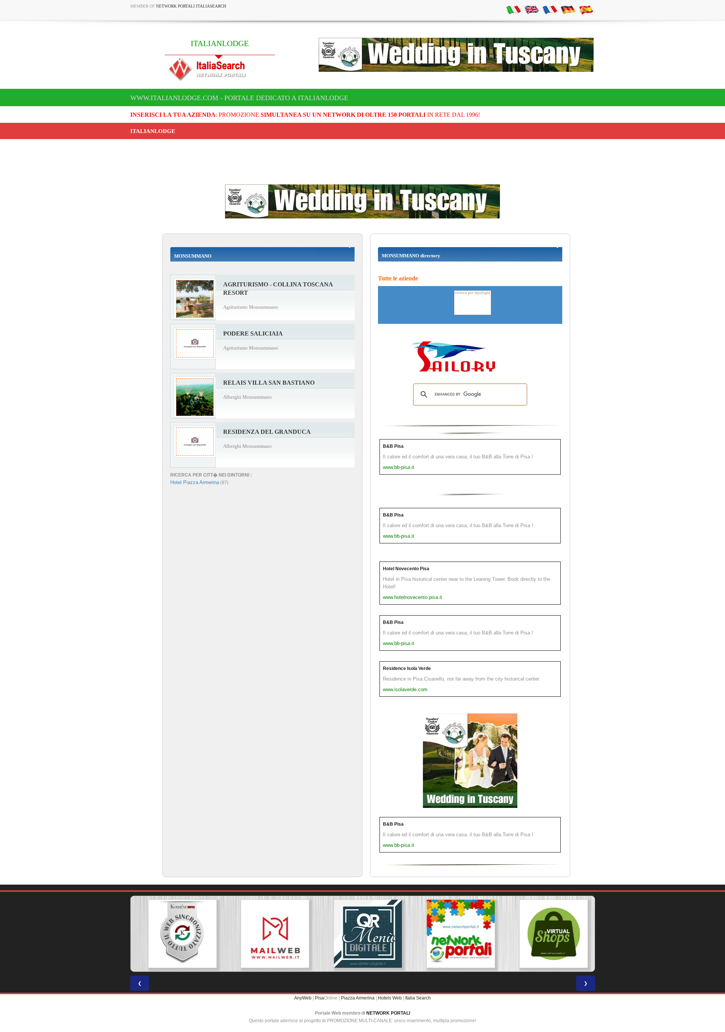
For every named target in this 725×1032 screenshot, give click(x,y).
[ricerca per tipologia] (472, 293)
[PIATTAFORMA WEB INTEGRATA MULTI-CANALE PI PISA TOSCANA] (177, 934)
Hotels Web (390, 998)
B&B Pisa (393, 446)
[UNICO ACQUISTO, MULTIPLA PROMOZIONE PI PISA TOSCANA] (455, 934)
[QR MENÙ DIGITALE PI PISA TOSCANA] (362, 934)
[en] (531, 9)
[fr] (549, 9)
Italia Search (418, 998)
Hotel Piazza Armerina (194, 482)
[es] (586, 9)
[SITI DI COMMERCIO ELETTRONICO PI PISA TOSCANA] (548, 934)
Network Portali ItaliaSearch (191, 6)
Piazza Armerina (358, 998)
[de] (567, 9)
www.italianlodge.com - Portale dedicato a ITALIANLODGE (239, 98)
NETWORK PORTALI (388, 1013)
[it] (513, 9)
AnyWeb (303, 998)
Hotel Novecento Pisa (406, 568)
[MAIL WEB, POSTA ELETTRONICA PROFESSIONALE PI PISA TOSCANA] (270, 934)
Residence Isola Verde (407, 668)
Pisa (319, 998)
